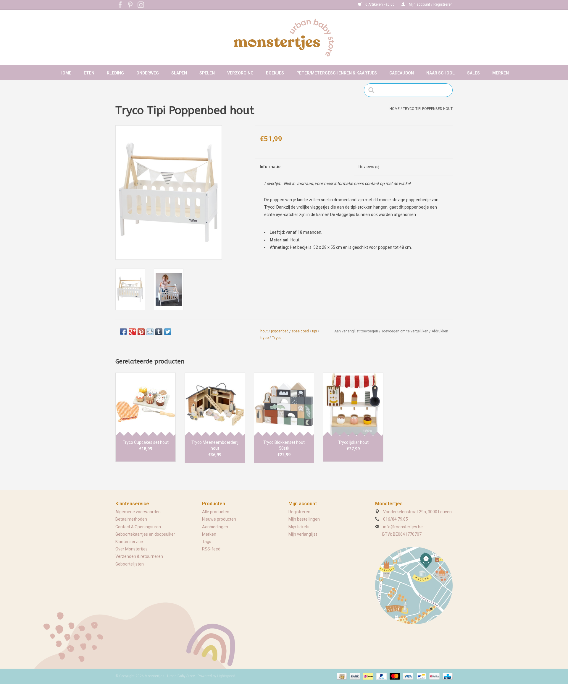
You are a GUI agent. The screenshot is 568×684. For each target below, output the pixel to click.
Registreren (299, 511)
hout (264, 331)
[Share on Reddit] (150, 331)
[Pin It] (141, 331)
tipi (314, 331)
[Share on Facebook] (123, 331)
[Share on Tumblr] (158, 331)
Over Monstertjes (131, 549)
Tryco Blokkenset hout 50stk (284, 445)
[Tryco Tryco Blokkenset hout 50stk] (284, 404)
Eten (89, 73)
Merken (500, 73)
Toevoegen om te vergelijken (405, 331)
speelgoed (300, 331)
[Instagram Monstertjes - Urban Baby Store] (141, 4)
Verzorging (240, 73)
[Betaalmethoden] (341, 676)
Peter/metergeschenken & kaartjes (336, 73)
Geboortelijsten (129, 564)
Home (65, 73)
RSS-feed (211, 549)
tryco (264, 338)
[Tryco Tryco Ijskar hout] (353, 404)
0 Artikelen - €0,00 (380, 4)
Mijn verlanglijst (302, 534)
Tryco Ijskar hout (353, 442)
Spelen (207, 73)
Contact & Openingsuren (138, 526)
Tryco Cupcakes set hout (146, 442)
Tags (206, 541)
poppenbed (279, 331)
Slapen (179, 73)
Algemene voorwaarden (138, 511)
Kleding (115, 73)
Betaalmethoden (131, 519)
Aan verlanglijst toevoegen (356, 331)
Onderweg (147, 73)
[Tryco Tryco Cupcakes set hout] (145, 404)
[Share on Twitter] (167, 331)
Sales (473, 73)
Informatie (270, 166)
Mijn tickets (298, 526)
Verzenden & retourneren (139, 556)
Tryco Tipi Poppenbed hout (428, 109)
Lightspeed (226, 676)
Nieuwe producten (219, 519)
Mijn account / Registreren (430, 4)
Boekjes (275, 73)
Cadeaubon (401, 73)
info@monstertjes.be (403, 526)
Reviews (369, 166)
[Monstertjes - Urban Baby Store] (284, 37)
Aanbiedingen (215, 526)
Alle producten (215, 511)
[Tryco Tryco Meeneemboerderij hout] (215, 404)
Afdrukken (440, 331)
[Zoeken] (373, 90)
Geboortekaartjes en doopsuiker (145, 534)
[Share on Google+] (132, 331)
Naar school (440, 73)
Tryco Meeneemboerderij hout (214, 445)
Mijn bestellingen (304, 519)
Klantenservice (129, 541)
